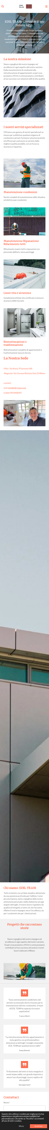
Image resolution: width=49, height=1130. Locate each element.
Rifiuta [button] (21, 1126)
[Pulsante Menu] (46, 6)
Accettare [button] (38, 1126)
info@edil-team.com (17, 388)
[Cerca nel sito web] (2, 6)
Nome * (7, 1102)
